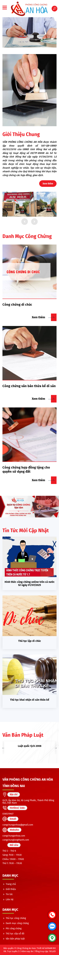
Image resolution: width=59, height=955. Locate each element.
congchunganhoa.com (13, 835)
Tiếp (34, 221)
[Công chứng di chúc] (29, 272)
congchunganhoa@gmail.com (17, 824)
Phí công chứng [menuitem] (13, 928)
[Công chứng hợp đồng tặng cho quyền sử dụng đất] (29, 434)
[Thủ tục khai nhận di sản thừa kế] (29, 674)
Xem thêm (48, 183)
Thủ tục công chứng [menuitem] (16, 918)
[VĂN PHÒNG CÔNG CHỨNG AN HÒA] (29, 8)
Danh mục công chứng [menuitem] (17, 923)
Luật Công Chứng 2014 (30, 746)
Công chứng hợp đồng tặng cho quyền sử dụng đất (26, 469)
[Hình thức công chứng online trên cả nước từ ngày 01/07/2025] (29, 557)
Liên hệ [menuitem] (9, 899)
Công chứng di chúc (17, 304)
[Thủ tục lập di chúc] (29, 615)
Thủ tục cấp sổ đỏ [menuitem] (15, 933)
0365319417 (7, 813)
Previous (3, 747)
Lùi (24, 221)
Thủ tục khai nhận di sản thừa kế (29, 699)
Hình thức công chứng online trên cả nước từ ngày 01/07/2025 (30, 583)
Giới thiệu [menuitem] (11, 889)
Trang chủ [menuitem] (11, 884)
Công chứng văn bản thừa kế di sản (29, 386)
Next (55, 747)
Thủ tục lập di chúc (29, 640)
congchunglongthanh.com (15, 839)
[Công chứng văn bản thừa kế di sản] (29, 353)
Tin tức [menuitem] (9, 894)
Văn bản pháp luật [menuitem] (15, 938)
